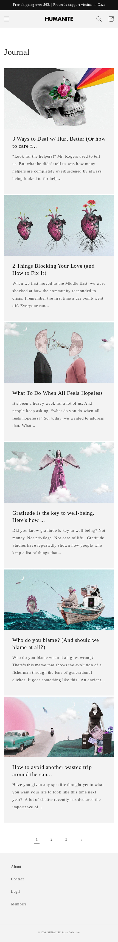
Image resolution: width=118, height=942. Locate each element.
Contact (17, 879)
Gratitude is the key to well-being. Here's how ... (53, 516)
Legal (16, 891)
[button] (7, 19)
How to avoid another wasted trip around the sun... (52, 770)
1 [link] (37, 839)
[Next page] (81, 840)
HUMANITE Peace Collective (63, 932)
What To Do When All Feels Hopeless (57, 393)
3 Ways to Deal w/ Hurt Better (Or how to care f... (58, 142)
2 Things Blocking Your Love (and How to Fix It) (53, 269)
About (16, 867)
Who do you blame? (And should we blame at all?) (55, 643)
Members (18, 904)
